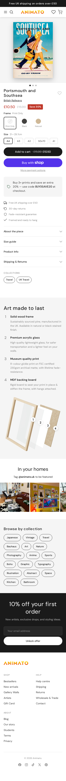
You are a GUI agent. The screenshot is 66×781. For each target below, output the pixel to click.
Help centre (43, 681)
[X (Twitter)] (39, 765)
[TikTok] (33, 765)
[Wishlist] (53, 12)
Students (9, 730)
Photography (14, 555)
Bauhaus (11, 546)
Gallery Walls (11, 692)
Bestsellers (10, 681)
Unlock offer (33, 641)
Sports (48, 555)
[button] (11, 12)
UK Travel (24, 279)
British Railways (13, 100)
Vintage (30, 537)
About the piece (13, 231)
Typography (44, 564)
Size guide (10, 241)
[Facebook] (20, 765)
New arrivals (11, 686)
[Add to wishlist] (59, 93)
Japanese (12, 537)
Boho (10, 564)
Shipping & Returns (15, 261)
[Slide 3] (36, 85)
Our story (9, 724)
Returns (40, 692)
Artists (7, 698)
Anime (33, 555)
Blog (6, 719)
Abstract (32, 573)
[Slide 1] (30, 85)
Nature (40, 546)
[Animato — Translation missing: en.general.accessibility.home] (33, 663)
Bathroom (29, 582)
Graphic (25, 564)
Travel (9, 279)
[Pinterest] (46, 765)
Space (48, 573)
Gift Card (9, 703)
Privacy (8, 741)
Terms (7, 735)
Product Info (11, 251)
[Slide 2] (33, 85)
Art (26, 546)
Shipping (41, 686)
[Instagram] (26, 765)
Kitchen (11, 582)
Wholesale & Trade (47, 698)
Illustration (13, 573)
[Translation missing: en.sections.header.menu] (5, 12)
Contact (40, 703)
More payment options (33, 170)
